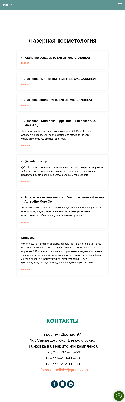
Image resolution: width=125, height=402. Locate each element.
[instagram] (62, 384)
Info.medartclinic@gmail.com (62, 370)
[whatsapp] (70, 384)
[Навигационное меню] (120, 4)
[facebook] (54, 384)
